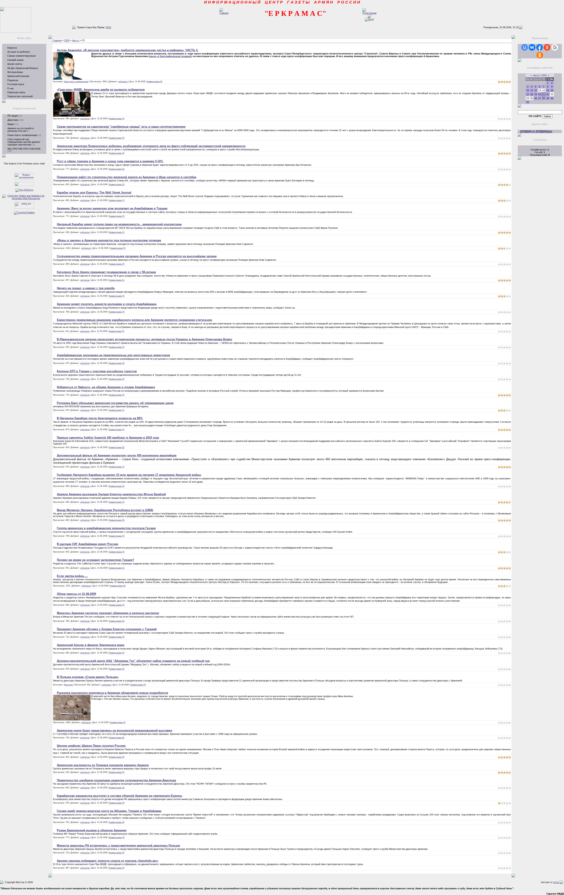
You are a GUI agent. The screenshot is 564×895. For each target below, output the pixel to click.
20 (539, 94)
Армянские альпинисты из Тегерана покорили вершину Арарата (103, 765)
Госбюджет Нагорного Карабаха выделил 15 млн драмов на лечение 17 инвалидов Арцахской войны (129, 474)
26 (535, 98)
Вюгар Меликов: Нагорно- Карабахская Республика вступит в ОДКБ (105, 510)
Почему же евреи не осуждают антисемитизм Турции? (95, 560)
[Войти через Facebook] (539, 47)
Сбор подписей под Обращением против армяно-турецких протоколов (24, 142)
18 (531, 94)
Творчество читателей (20, 96)
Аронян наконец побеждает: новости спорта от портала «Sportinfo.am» (107, 860)
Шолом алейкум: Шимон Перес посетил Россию (91, 745)
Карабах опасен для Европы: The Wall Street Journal (94, 192)
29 (547, 98)
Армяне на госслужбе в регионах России (20, 129)
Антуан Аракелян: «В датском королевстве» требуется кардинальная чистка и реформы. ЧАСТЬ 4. (127, 50)
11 (532, 90)
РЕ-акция (12, 115)
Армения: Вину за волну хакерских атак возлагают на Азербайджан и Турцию (112, 208)
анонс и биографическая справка (170, 56)
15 (547, 90)
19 (535, 94)
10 (527, 90)
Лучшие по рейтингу (18, 51)
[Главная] (223, 13)
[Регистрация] (369, 13)
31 (527, 102)
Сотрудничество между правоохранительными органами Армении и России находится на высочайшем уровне (137, 256)
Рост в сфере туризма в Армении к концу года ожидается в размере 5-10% (110, 161)
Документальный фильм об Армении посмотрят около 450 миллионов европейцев (116, 455)
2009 (66, 40)
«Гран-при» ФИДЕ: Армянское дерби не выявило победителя (101, 89)
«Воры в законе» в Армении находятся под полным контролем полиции (109, 240)
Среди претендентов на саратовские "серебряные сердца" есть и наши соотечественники (121, 126)
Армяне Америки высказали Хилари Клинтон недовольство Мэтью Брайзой (111, 494)
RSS (108, 27)
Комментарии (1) (116, 200)
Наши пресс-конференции (22, 135)
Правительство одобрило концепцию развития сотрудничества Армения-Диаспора (116, 780)
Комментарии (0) (154, 81)
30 (552, 98)
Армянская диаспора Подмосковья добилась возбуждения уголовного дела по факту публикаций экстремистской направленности (151, 146)
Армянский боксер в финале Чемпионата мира (90, 645)
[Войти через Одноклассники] (539, 55)
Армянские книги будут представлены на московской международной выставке (114, 730)
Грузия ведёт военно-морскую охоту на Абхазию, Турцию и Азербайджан (109, 811)
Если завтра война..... (72, 576)
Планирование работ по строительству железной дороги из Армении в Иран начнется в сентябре (126, 177)
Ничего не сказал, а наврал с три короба (86, 288)
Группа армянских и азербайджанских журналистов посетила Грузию (106, 528)
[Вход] (369, 19)
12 (535, 90)
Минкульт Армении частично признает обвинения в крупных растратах (108, 613)
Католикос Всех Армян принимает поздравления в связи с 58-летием (106, 272)
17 (527, 94)
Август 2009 (540, 75)
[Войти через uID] (524, 47)
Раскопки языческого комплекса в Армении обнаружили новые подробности (112, 692)
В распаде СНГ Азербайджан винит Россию (87, 544)
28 (543, 98)
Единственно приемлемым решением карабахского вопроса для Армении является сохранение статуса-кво (134, 320)
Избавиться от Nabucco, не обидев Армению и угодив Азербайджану (106, 387)
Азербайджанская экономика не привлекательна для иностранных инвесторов (113, 355)
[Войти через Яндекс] (547, 47)
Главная (56, 40)
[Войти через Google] (554, 47)
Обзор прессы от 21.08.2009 (76, 593)
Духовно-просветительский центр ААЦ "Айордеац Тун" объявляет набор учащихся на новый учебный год (133, 660)
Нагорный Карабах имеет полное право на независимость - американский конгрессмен (119, 224)
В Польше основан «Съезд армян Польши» (88, 677)
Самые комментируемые (21, 55)
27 (539, 98)
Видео (10, 124)
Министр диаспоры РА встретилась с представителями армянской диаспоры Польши (118, 845)
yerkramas (123, 81)
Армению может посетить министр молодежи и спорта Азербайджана (106, 304)
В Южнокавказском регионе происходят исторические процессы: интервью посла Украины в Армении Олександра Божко (144, 339)
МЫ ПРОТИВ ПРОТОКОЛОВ (23, 148)
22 (547, 94)
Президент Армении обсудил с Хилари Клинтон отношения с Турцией (107, 629)
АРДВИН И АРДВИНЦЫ (536, 131)
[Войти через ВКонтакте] (532, 47)
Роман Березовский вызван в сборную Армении (91, 830)
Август (76, 40)
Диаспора (12, 120)
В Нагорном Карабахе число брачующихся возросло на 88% (100, 418)
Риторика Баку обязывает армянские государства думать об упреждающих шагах (115, 403)
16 (552, 90)
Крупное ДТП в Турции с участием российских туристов (97, 371)
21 (543, 94)
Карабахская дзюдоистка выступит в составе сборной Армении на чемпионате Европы (119, 795)
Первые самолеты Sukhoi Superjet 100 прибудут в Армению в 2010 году (108, 437)
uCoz (556, 882)
